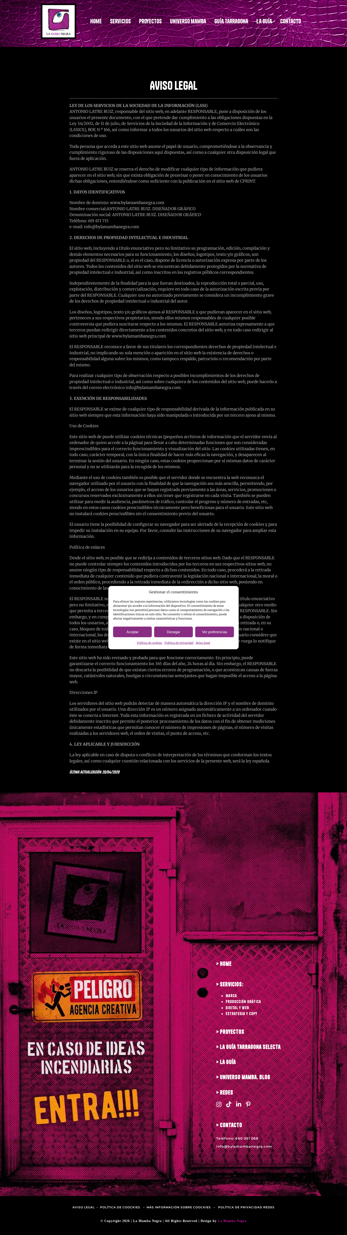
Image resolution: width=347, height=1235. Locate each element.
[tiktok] (228, 1104)
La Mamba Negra (232, 1221)
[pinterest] (248, 1104)
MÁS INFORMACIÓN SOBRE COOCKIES (179, 1207)
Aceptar (133, 632)
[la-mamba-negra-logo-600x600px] (58, 5)
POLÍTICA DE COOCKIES (120, 1207)
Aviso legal (203, 643)
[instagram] (218, 1104)
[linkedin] (238, 1104)
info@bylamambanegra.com (244, 1146)
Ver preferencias (214, 632)
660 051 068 (246, 1138)
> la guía (226, 1062)
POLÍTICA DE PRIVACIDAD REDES (246, 1207)
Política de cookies (149, 643)
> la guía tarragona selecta (248, 1046)
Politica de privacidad (179, 643)
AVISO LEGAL (83, 1207)
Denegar (173, 632)
